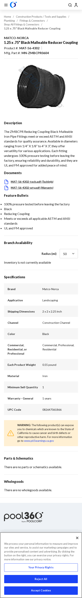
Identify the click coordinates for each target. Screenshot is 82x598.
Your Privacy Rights (40, 567)
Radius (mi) (49, 253)
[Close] (77, 537)
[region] (41, 565)
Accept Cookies (41, 590)
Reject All (41, 579)
